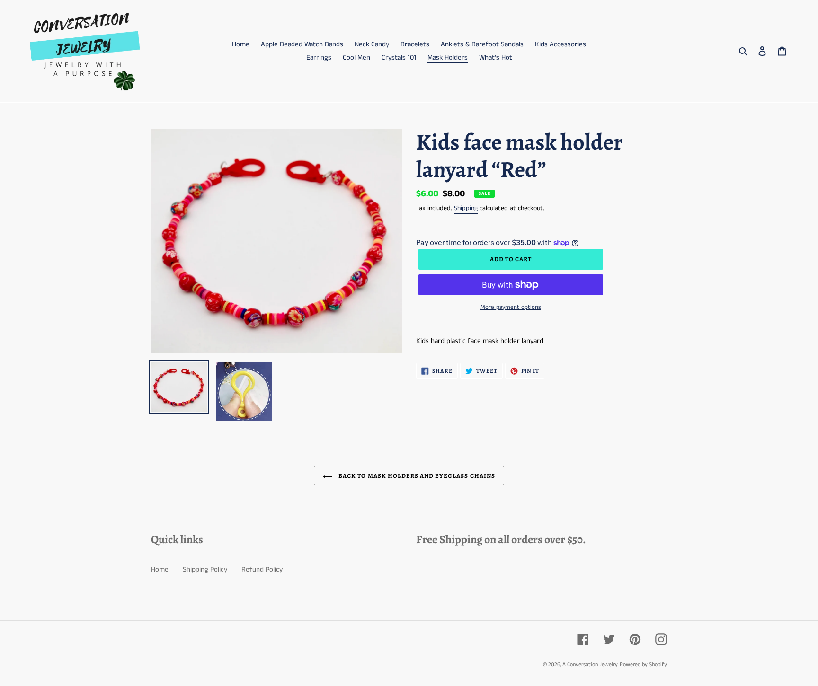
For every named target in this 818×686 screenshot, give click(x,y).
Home (160, 569)
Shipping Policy (205, 569)
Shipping (466, 208)
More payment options (510, 307)
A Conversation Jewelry (590, 664)
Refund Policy (262, 569)
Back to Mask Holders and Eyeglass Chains (416, 476)
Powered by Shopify (643, 664)
